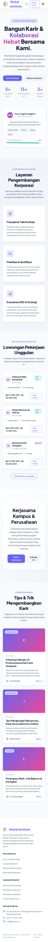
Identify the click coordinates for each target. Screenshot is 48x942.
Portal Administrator (11, 898)
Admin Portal (34, 4)
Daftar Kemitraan (16, 558)
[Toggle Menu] (43, 4)
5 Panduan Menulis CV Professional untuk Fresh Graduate (19, 662)
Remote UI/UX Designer (19, 444)
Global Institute (19, 829)
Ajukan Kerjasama (34, 78)
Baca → (39, 681)
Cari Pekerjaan (12, 78)
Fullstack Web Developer (19, 378)
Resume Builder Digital (12, 868)
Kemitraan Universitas (12, 890)
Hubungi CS (33, 558)
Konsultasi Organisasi (12, 894)
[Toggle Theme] (26, 4)
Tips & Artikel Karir (10, 864)
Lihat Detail (35, 396)
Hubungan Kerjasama (11, 872)
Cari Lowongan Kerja (11, 859)
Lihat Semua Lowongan (24, 476)
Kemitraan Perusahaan (12, 885)
